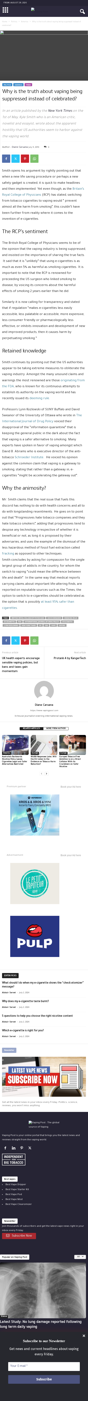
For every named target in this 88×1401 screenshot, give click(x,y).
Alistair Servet (9, 993)
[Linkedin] (14, 1149)
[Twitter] (15, 159)
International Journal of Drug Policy (42, 622)
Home (4, 22)
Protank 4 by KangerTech (70, 658)
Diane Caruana (20, 146)
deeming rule (39, 398)
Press (28, 85)
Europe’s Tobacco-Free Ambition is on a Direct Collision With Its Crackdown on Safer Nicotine (70, 762)
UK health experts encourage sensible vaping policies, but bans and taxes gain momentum (21, 665)
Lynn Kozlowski (11, 626)
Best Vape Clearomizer (19, 1204)
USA (46, 626)
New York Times (60, 111)
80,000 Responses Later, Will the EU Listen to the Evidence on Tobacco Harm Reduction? (43, 760)
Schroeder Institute (29, 457)
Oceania (6, 753)
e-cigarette (9, 622)
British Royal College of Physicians (28, 618)
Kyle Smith (67, 622)
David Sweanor (54, 618)
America (24, 22)
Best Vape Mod (14, 1199)
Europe (35, 753)
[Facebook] (6, 159)
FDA (19, 622)
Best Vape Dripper (16, 1184)
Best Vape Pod (14, 1194)
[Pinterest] (25, 159)
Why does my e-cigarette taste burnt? (25, 1001)
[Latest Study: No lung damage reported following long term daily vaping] (43, 1290)
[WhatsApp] (34, 159)
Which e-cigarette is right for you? (23, 1030)
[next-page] (46, 774)
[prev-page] (41, 774)
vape (53, 626)
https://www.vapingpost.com (44, 711)
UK (40, 626)
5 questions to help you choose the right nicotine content (37, 1016)
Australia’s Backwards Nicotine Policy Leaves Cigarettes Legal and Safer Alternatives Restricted (14, 760)
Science (4, 1317)
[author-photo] (44, 691)
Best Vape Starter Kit (17, 1189)
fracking (8, 554)
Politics (14, 22)
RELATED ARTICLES (31, 729)
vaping (62, 626)
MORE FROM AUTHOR (55, 729)
